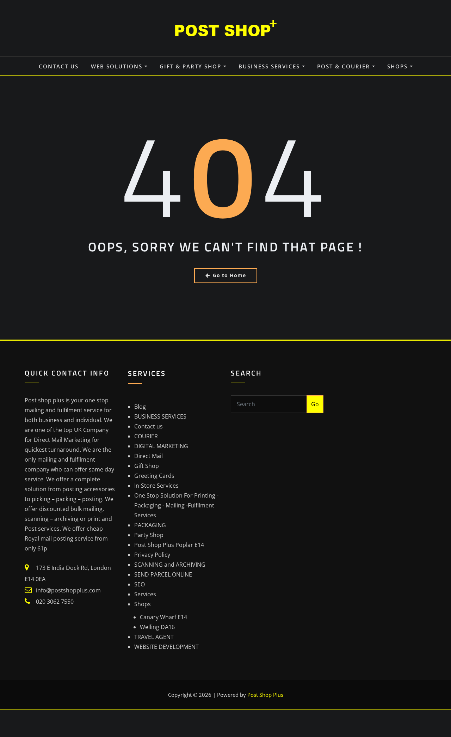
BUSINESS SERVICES (270, 66)
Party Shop (148, 535)
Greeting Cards (154, 476)
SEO (139, 584)
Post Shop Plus (265, 694)
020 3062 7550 (55, 601)
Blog (140, 406)
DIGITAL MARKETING (161, 446)
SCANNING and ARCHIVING (169, 564)
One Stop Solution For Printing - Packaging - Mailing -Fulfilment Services (176, 505)
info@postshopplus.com (68, 590)
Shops (398, 66)
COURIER (146, 436)
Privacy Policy (152, 555)
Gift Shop (146, 466)
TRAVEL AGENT (154, 637)
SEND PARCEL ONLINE (163, 574)
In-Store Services (156, 485)
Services (145, 594)
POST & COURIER (344, 66)
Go (315, 404)
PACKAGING (150, 525)
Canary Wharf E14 (163, 617)
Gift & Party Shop (191, 66)
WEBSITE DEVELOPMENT (166, 647)
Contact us (59, 66)
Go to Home (229, 275)
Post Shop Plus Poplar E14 (169, 545)
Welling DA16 (157, 627)
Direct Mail (148, 456)
